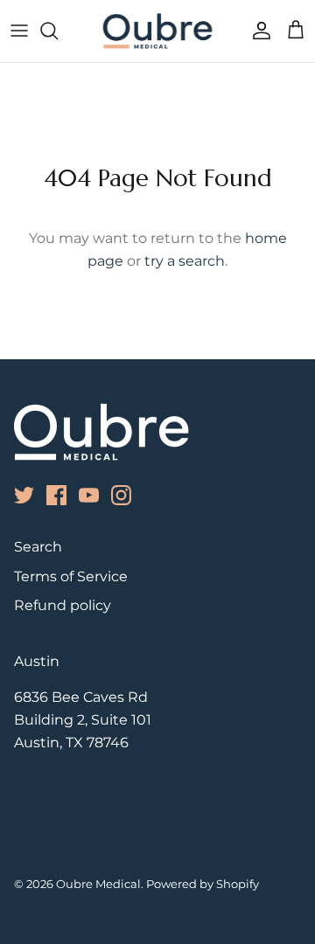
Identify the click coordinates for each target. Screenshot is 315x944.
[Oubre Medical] (157, 31)
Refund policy (62, 605)
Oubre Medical (98, 884)
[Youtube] (89, 495)
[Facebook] (56, 495)
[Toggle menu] (19, 30)
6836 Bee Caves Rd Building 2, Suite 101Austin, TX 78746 (82, 719)
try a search (184, 261)
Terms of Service (71, 576)
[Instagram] (121, 495)
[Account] (257, 30)
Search (38, 546)
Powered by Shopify (202, 884)
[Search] (57, 30)
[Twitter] (24, 495)
